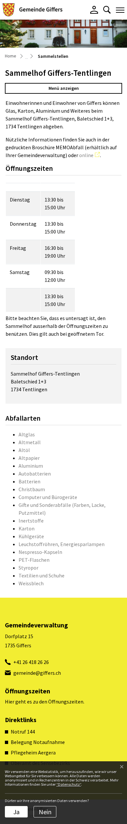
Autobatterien (35, 473)
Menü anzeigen (64, 88)
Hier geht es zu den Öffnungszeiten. (44, 701)
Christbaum (32, 489)
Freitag (18, 248)
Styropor (28, 567)
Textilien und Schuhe (41, 575)
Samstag (20, 272)
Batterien (29, 481)
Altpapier (29, 458)
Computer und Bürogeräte (48, 497)
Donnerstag (23, 223)
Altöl (24, 450)
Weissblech (31, 583)
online (89, 155)
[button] (107, 10)
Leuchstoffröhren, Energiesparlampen (62, 544)
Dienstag (20, 199)
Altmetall (30, 442)
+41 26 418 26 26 (31, 662)
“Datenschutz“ (68, 784)
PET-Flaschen (34, 560)
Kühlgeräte (31, 536)
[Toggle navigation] (120, 10)
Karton (27, 528)
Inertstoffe (31, 520)
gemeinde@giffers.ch (37, 673)
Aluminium (31, 465)
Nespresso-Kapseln (40, 552)
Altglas (27, 434)
